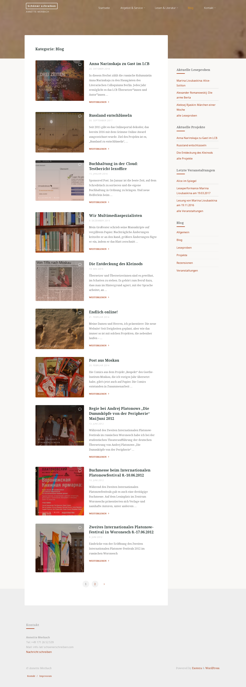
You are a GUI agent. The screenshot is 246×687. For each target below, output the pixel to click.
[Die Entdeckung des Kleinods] (59, 280)
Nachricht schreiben (39, 652)
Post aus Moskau (104, 360)
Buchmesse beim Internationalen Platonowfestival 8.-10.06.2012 (119, 473)
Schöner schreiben (42, 6)
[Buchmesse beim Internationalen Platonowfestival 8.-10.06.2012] (59, 491)
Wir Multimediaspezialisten (115, 215)
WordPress (212, 668)
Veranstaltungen (49, 442)
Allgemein (44, 198)
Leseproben (184, 247)
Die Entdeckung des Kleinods (116, 263)
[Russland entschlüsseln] (59, 132)
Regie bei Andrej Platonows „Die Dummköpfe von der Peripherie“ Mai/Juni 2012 (119, 413)
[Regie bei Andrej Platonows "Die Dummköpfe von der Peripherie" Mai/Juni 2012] (59, 425)
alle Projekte (185, 158)
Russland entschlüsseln (110, 115)
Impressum (45, 675)
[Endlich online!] (59, 329)
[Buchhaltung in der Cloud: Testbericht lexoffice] (59, 180)
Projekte (52, 98)
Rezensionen (185, 263)
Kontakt (31, 675)
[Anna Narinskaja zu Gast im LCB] (59, 80)
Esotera (196, 668)
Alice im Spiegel (186, 181)
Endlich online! (103, 311)
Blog (41, 98)
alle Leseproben (187, 115)
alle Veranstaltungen (190, 211)
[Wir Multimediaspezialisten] (59, 232)
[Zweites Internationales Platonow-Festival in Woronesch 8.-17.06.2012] (59, 548)
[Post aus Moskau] (59, 377)
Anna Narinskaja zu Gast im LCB (119, 63)
